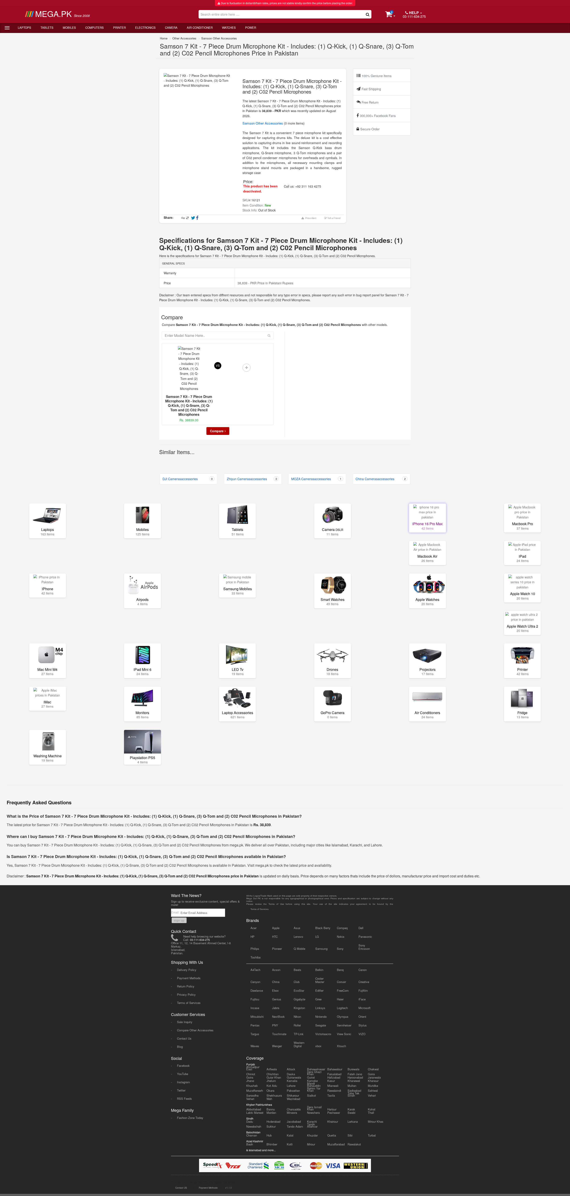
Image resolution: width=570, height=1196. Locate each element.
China (275, 982)
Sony (340, 948)
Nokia (340, 936)
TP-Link (298, 1034)
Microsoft (364, 1008)
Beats (297, 970)
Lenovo (298, 936)
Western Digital (299, 1044)
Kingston (299, 1008)
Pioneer (277, 948)
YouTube (182, 1074)
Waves (254, 1046)
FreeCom (343, 990)
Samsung (321, 948)
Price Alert (310, 218)
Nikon (297, 1016)
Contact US (181, 1187)
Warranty (169, 273)
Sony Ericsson (364, 947)
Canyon (255, 982)
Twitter (181, 1090)
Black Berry (322, 928)
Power (250, 27)
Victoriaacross (323, 1034)
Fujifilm (363, 990)
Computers (94, 27)
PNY (275, 1025)
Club (296, 982)
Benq (340, 970)
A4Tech (255, 970)
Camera (171, 27)
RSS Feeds (184, 1098)
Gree (318, 999)
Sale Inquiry (184, 1022)
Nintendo (321, 1016)
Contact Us (184, 1038)
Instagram (183, 1082)
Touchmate (279, 1034)
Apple (275, 928)
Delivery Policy (186, 970)
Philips (254, 948)
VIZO (361, 1034)
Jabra (275, 1008)
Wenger (277, 1046)
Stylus (362, 1025)
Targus (254, 1034)
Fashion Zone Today (190, 1118)
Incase (254, 1008)
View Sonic (344, 1034)
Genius (276, 999)
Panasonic (365, 936)
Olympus (342, 1016)
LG (317, 936)
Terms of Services (189, 1003)
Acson (276, 970)
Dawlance (256, 990)
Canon (362, 970)
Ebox (275, 990)
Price (167, 283)
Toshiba (255, 957)
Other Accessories (184, 38)
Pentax (255, 1025)
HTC (275, 936)
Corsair (341, 982)
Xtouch (341, 1046)
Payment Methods (189, 978)
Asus (297, 928)
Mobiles (69, 27)
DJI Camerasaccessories (188, 479)
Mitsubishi (257, 1016)
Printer (119, 27)
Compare (217, 431)
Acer (253, 928)
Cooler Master (319, 980)
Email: (175, 912)
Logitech (342, 1008)
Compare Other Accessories (195, 1030)
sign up (179, 920)
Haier (340, 999)
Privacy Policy (186, 994)
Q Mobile (299, 948)
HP (252, 936)
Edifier (319, 990)
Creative (363, 982)
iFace (362, 999)
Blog (180, 1046)
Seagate (320, 1025)
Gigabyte (299, 999)
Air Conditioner (200, 27)
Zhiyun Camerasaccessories (252, 479)
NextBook (278, 1016)
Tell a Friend (333, 218)
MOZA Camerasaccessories (316, 479)
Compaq (342, 928)
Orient (362, 1016)
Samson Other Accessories (219, 38)
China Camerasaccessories (381, 479)
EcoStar (299, 990)
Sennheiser (344, 1025)
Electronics (145, 27)
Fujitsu (254, 999)
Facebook (183, 1065)
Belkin (319, 970)
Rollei (297, 1025)
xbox (318, 1046)
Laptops (24, 27)
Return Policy (185, 986)
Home (163, 38)
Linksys (320, 1008)
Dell (360, 928)
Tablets (47, 27)
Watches (229, 27)
